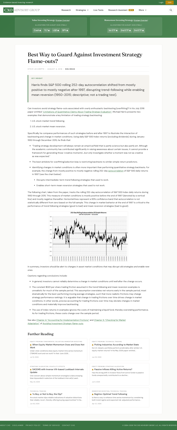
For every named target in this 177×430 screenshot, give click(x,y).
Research (66, 10)
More (141, 10)
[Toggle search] (171, 10)
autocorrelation (115, 170)
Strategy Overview (62, 20)
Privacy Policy (33, 425)
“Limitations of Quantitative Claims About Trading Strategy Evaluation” (77, 111)
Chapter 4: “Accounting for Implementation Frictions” (62, 320)
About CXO (5, 425)
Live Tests (98, 10)
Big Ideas (70, 69)
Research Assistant (120, 10)
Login (161, 2)
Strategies (81, 10)
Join (169, 2)
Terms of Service (51, 425)
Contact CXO (68, 425)
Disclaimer (18, 425)
